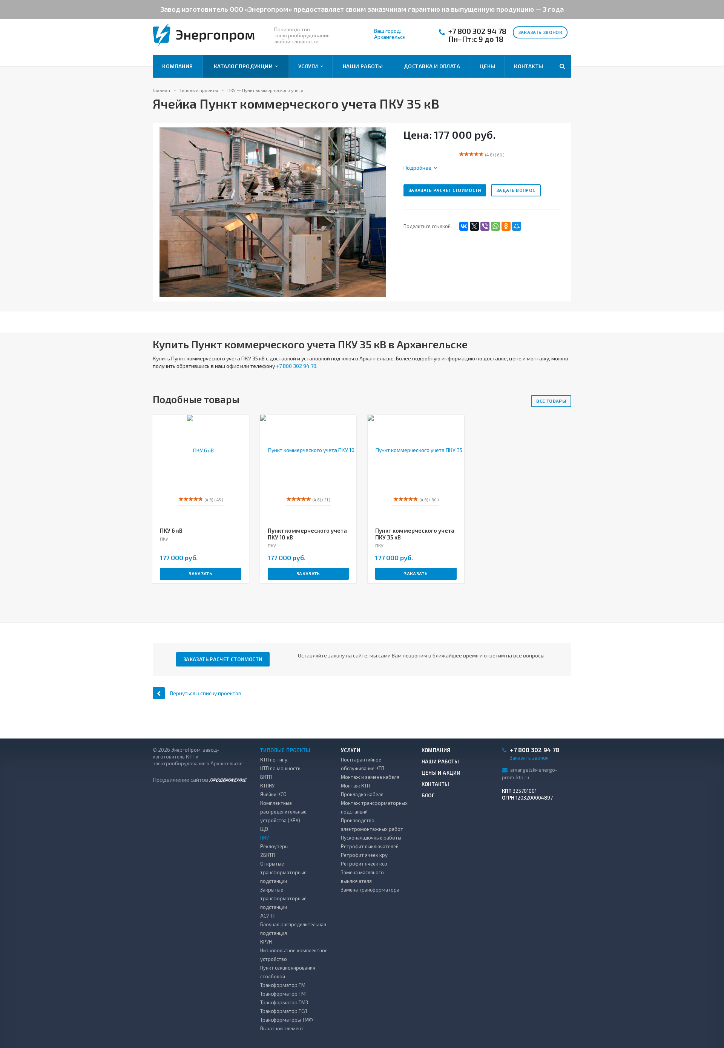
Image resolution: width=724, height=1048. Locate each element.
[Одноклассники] (506, 226)
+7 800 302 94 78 (477, 31)
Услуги (309, 66)
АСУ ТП (268, 916)
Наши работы (363, 66)
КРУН (266, 942)
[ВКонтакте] (463, 226)
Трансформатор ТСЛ (283, 1011)
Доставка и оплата (432, 66)
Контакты (528, 66)
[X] (474, 226)
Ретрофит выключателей (370, 846)
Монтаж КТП (355, 786)
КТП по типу (273, 760)
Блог (428, 795)
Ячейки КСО (273, 794)
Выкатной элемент (282, 1028)
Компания (177, 66)
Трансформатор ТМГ (284, 994)
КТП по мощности (280, 768)
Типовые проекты (285, 750)
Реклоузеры (274, 846)
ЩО (264, 829)
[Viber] (484, 226)
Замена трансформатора (370, 890)
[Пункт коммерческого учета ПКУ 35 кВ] (273, 211)
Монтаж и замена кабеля (370, 777)
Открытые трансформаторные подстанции (283, 872)
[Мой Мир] (516, 226)
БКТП (266, 777)
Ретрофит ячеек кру (364, 855)
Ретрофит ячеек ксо (364, 864)
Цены (487, 66)
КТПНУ (267, 786)
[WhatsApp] (495, 226)
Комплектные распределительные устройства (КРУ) (283, 811)
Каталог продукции (244, 66)
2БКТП (267, 855)
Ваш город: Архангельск (389, 34)
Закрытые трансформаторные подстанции (283, 898)
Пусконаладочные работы (371, 838)
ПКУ (264, 838)
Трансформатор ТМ (282, 985)
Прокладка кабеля (362, 794)
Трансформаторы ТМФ (286, 1020)
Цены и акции (441, 773)
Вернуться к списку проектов (205, 693)
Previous (163, 204)
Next (386, 204)
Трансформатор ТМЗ (284, 1002)
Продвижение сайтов (181, 779)
